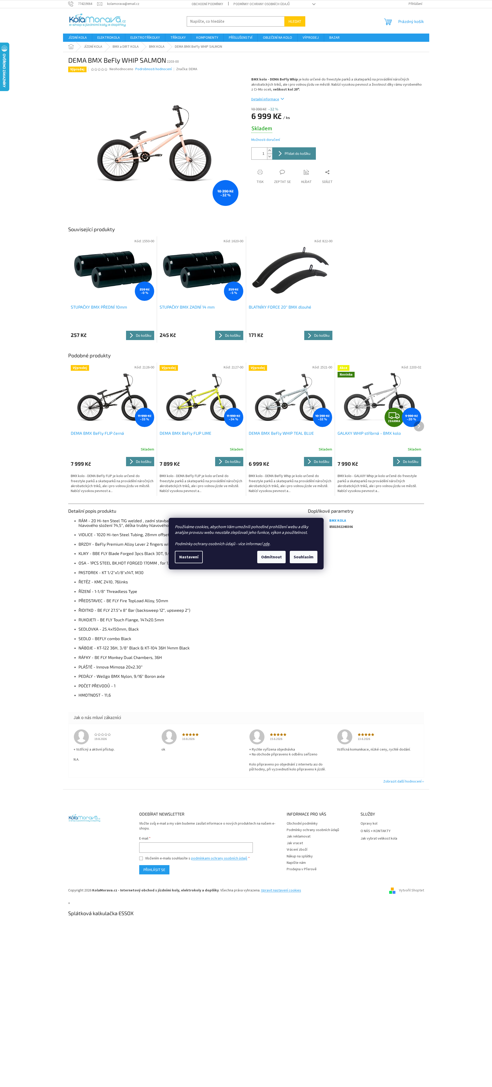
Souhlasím (304, 557)
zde (266, 544)
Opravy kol (369, 823)
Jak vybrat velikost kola (379, 838)
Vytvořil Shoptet (411, 890)
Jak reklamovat (298, 836)
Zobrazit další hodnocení (402, 781)
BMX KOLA (337, 520)
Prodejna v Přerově (302, 869)
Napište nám (296, 862)
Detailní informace (265, 99)
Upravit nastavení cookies (281, 890)
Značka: (186, 69)
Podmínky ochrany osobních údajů (261, 4)
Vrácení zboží (297, 849)
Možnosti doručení (265, 140)
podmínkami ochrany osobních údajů (219, 858)
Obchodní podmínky (207, 4)
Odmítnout (271, 557)
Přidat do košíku (297, 153)
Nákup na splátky (300, 856)
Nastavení (188, 557)
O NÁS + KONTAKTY (376, 831)
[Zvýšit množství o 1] (269, 151)
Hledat (294, 21)
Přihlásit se (154, 869)
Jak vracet (295, 843)
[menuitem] (77, 38)
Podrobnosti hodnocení (153, 69)
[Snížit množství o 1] (269, 156)
